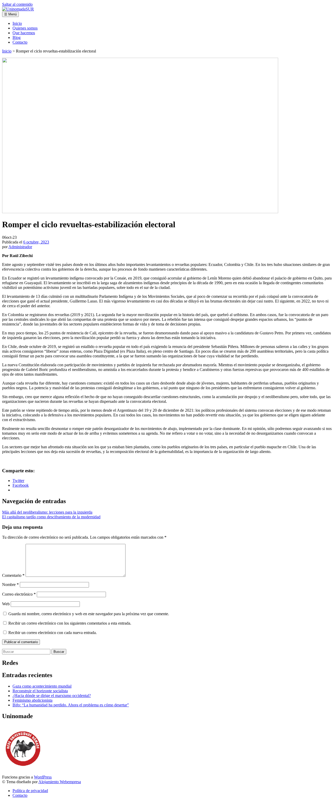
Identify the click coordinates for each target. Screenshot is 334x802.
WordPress (43, 777)
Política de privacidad (30, 790)
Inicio (17, 23)
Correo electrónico (19, 594)
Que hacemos (24, 33)
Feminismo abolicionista (32, 700)
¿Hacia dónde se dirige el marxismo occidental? (52, 695)
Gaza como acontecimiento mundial (42, 686)
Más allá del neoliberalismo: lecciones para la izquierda (47, 512)
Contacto (20, 42)
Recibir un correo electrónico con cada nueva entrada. (52, 632)
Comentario (13, 575)
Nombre (10, 584)
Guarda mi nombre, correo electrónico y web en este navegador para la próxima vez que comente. (88, 614)
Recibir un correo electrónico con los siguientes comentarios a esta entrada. (69, 623)
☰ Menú (10, 14)
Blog (17, 37)
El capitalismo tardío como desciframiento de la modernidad (51, 517)
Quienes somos (25, 28)
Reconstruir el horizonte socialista (40, 691)
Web (6, 604)
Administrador (20, 247)
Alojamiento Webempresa (59, 782)
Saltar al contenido (17, 4)
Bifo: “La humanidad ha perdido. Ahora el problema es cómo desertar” (71, 705)
